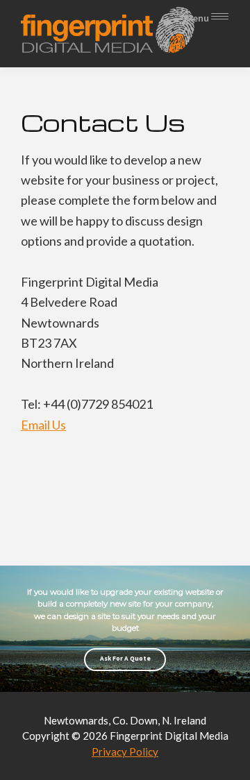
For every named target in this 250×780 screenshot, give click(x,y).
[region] (125, 628)
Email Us (43, 424)
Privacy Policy (125, 751)
